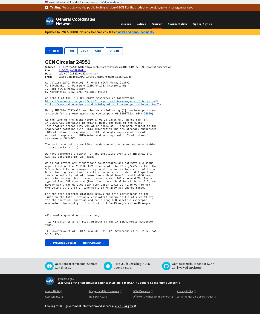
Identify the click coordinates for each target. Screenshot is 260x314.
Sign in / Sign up (202, 24)
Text (71, 51)
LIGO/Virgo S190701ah (72, 70)
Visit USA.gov (124, 306)
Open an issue (122, 268)
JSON (84, 51)
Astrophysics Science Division (100, 283)
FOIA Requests (141, 291)
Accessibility (52, 296)
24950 (148, 113)
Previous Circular (64, 243)
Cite (98, 51)
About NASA (52, 291)
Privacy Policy (185, 291)
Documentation (177, 24)
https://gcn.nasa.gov (180, 7)
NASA (130, 283)
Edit (116, 51)
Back (56, 51)
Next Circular (92, 243)
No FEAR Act (96, 296)
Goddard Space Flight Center (157, 283)
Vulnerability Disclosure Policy (195, 296)
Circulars (157, 24)
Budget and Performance (104, 291)
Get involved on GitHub (187, 268)
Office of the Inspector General (151, 296)
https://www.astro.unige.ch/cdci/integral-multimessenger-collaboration (100, 101)
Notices (141, 24)
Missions (126, 24)
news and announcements (136, 32)
